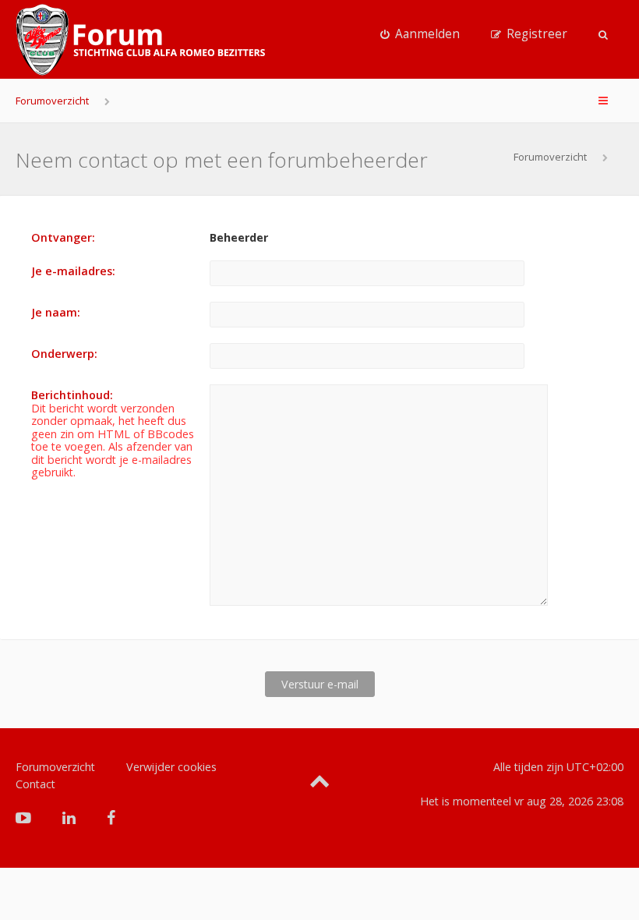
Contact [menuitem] (35, 784)
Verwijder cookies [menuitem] (171, 766)
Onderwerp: (64, 353)
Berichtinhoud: (72, 394)
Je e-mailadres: (73, 271)
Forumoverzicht (52, 101)
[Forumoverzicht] (140, 40)
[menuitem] (420, 34)
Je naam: (55, 312)
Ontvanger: (63, 237)
